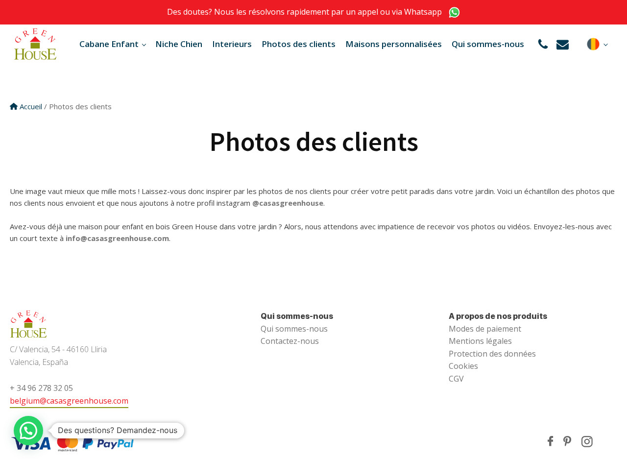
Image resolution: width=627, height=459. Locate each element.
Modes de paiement (485, 328)
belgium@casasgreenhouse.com (69, 400)
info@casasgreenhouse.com (117, 238)
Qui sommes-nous (488, 43)
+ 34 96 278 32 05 (41, 388)
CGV (456, 378)
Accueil (31, 106)
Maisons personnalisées (393, 43)
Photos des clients (299, 43)
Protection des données (492, 353)
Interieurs (232, 43)
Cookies (463, 366)
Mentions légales (480, 341)
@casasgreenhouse (287, 203)
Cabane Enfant (109, 43)
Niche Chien (178, 43)
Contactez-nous (290, 341)
